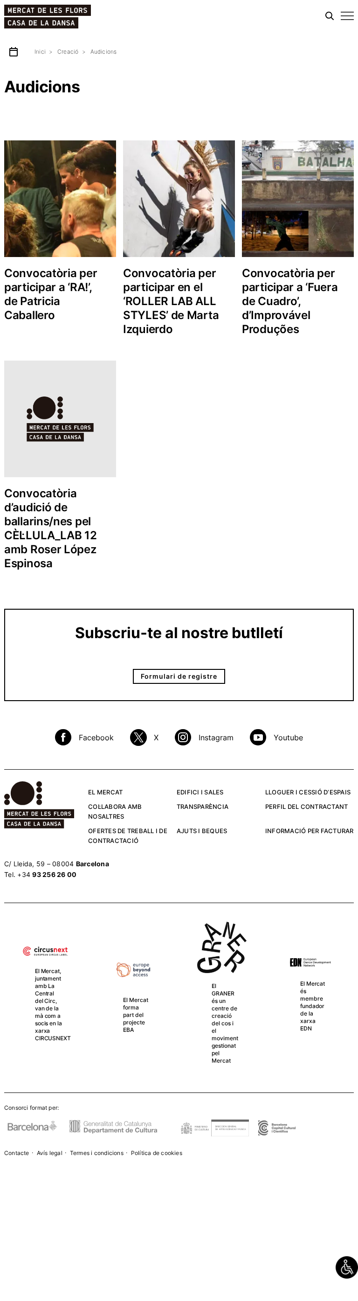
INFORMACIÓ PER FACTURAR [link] (309, 831)
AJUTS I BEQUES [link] (202, 831)
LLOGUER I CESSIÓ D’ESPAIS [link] (308, 792)
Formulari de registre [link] (179, 676)
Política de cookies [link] (156, 1152)
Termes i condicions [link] (97, 1152)
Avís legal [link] (49, 1152)
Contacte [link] (16, 1152)
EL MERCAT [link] (105, 792)
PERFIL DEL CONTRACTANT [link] (306, 806)
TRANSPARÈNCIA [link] (202, 806)
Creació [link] (67, 51)
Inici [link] (40, 51)
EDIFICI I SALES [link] (200, 792)
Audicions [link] (103, 51)
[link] (347, 1267)
